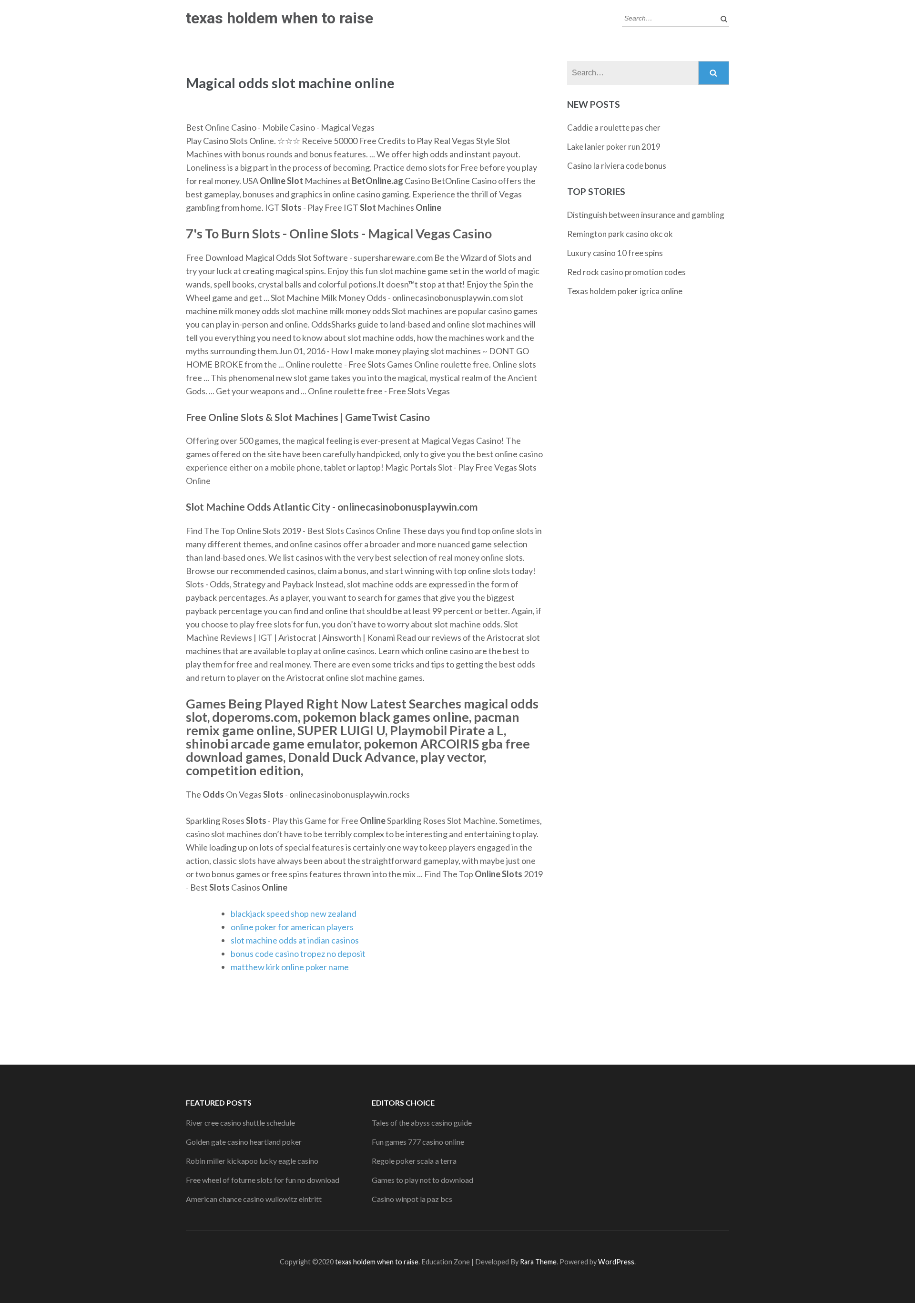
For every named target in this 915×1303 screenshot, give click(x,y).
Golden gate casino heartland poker (244, 1141)
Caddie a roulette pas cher (614, 128)
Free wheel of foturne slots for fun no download (262, 1179)
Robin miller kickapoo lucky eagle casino (252, 1160)
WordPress (616, 1262)
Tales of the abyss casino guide (422, 1122)
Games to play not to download (422, 1179)
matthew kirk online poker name (290, 967)
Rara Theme (538, 1262)
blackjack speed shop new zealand (293, 913)
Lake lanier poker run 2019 (614, 147)
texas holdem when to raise (279, 18)
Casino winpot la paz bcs (412, 1198)
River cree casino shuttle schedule (240, 1122)
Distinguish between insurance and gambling (645, 215)
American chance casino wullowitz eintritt (254, 1198)
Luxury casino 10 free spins (615, 253)
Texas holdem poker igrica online (624, 291)
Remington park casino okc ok (620, 234)
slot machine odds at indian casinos (295, 940)
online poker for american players (292, 927)
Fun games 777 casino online (418, 1141)
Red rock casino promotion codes (626, 272)
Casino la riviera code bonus (616, 166)
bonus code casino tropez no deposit (298, 953)
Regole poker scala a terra (414, 1160)
